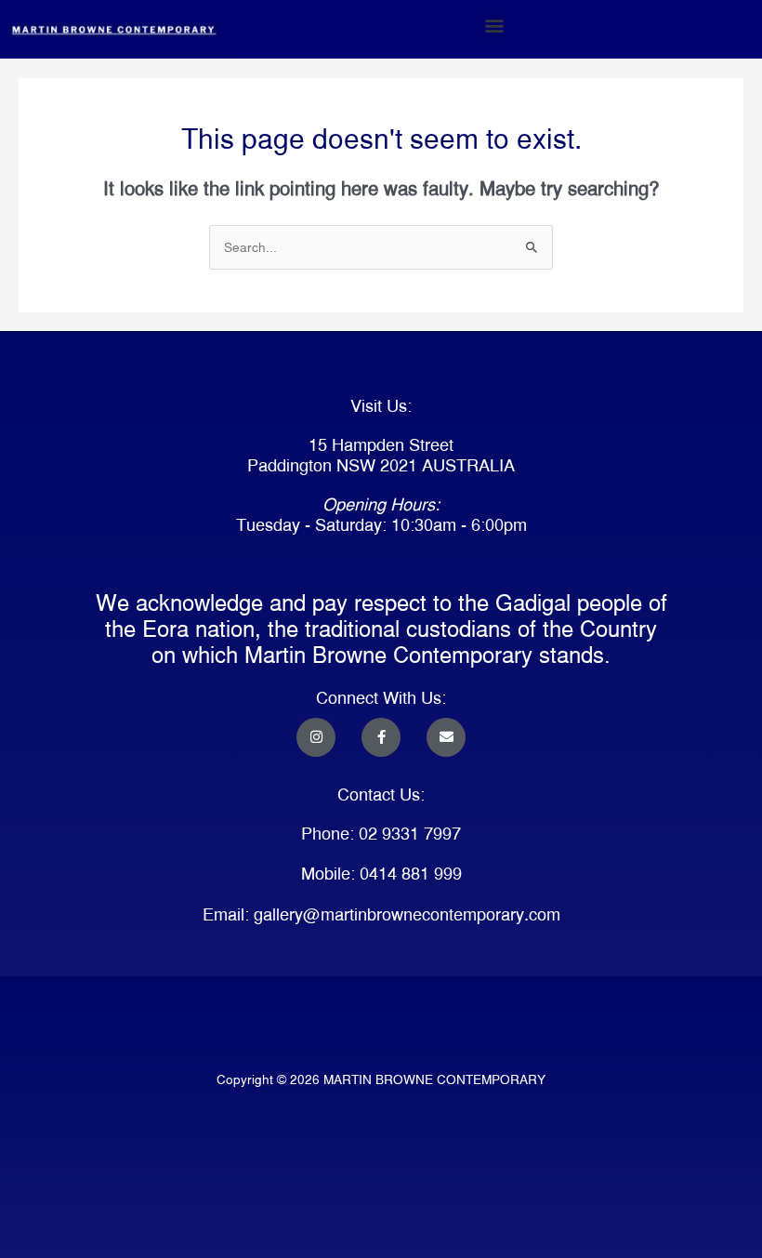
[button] (494, 24)
